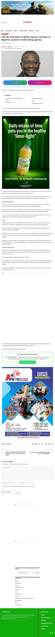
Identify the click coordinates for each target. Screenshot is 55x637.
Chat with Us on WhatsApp (27, 362)
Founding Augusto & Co (37, 103)
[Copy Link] (9, 43)
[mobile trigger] (2, 22)
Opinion (27, 596)
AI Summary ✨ (40, 82)
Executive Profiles (27, 587)
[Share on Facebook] (2, 43)
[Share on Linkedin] (46, 444)
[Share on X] (5, 43)
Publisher (9, 46)
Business (27, 581)
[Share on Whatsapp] (42, 444)
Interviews (27, 589)
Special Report (27, 600)
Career (33, 100)
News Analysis (27, 594)
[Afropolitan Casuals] (24, 306)
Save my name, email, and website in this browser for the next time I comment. (18, 486)
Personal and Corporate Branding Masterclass (27, 598)
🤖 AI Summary (8, 102)
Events (27, 585)
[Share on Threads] (7, 43)
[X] (52, 633)
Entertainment (27, 583)
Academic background (37, 98)
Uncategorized (27, 604)
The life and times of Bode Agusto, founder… (14, 99)
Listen (15, 82)
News (27, 591)
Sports (27, 602)
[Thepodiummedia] (27, 22)
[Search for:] (26, 572)
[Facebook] (50, 633)
